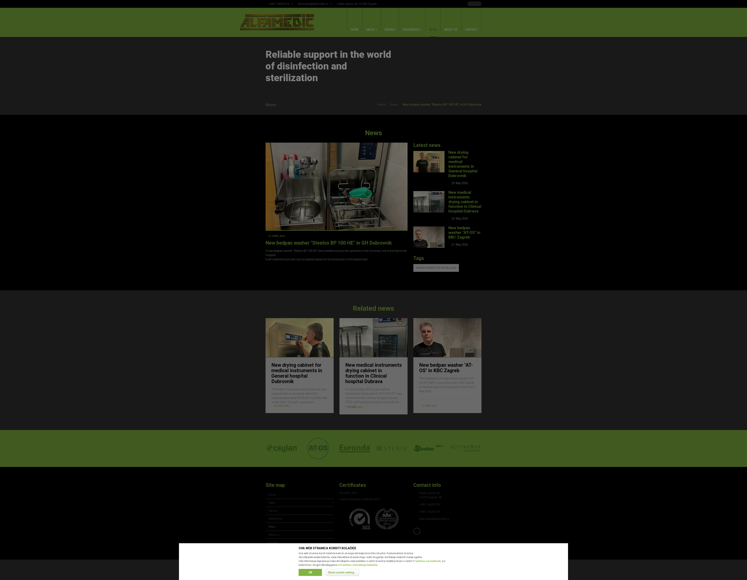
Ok (310, 572)
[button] (342, 572)
